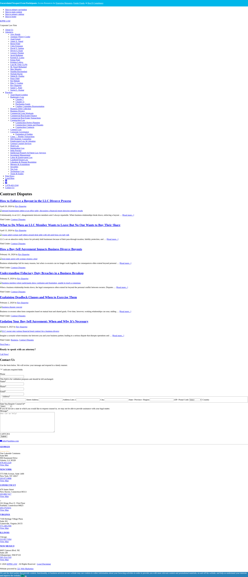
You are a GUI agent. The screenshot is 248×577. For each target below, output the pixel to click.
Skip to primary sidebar (14, 14)
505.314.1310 (5, 557)
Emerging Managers (64, 3)
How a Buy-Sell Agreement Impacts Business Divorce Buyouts (41, 249)
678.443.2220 (5, 463)
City (102, 400)
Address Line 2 (69, 400)
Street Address (32, 400)
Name (3, 381)
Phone (2, 374)
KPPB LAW (5, 21)
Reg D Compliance (95, 3)
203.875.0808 (5, 478)
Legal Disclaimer (44, 564)
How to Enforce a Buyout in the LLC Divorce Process (35, 201)
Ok (22, 576)
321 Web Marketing (25, 569)
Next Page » (5, 344)
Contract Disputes (18, 219)
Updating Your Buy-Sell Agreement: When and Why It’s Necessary (44, 321)
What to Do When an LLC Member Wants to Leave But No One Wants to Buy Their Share (60, 225)
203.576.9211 (5, 508)
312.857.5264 (5, 539)
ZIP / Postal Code (181, 400)
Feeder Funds (78, 3)
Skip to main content (13, 12)
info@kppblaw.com (10, 441)
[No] (26, 576)
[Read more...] (128, 215)
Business (14, 340)
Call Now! (4, 354)
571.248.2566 (5, 526)
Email (3, 391)
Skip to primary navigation (16, 10)
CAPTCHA (5, 434)
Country (206, 400)
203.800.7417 (5, 494)
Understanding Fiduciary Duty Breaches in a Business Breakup (42, 273)
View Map (4, 465)
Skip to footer (10, 16)
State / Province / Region (139, 400)
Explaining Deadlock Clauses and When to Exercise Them (38, 297)
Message (4, 411)
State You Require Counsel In (12, 404)
